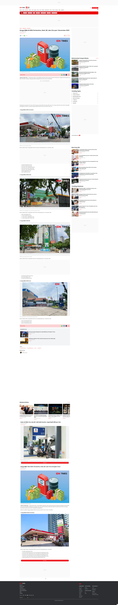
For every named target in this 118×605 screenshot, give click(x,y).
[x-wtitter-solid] (66, 75)
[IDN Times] (25, 7)
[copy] (68, 75)
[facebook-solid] (64, 75)
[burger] (97, 9)
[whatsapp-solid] (62, 75)
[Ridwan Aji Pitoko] (21, 352)
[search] (90, 7)
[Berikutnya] (70, 403)
